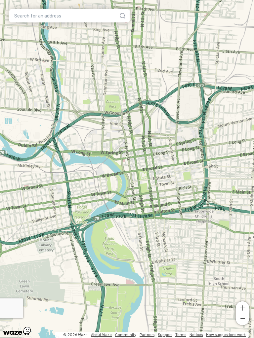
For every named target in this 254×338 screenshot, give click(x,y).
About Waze (101, 335)
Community (125, 335)
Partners (147, 335)
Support (165, 335)
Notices (196, 335)
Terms (180, 335)
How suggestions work (226, 335)
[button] (242, 307)
